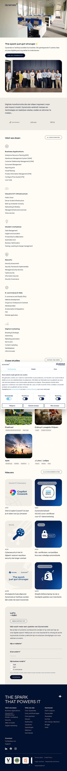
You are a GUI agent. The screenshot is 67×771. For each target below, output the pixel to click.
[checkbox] (36, 666)
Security (8, 720)
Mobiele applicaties (11, 315)
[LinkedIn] (6, 749)
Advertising (9, 336)
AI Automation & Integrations (14, 309)
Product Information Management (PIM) (18, 174)
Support (8, 744)
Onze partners (30, 716)
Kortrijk (47, 719)
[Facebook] (11, 749)
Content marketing (11, 345)
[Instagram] (15, 749)
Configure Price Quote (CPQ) (14, 177)
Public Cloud (9, 197)
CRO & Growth (10, 351)
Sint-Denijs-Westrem (52, 722)
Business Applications (12, 711)
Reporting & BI (10, 168)
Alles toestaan (54, 405)
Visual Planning (10, 171)
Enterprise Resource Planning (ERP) (17, 155)
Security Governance (12, 279)
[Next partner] (31, 765)
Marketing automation (12, 339)
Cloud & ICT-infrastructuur (10, 714)
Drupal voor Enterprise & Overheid (16, 303)
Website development (12, 300)
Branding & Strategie (12, 333)
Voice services (10, 213)
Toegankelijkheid (40, 765)
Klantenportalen (10, 306)
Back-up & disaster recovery (14, 204)
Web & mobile (10, 723)
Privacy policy (39, 757)
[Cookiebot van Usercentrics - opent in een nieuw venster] (57, 364)
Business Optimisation (12, 243)
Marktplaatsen (9, 348)
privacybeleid (16, 389)
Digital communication (12, 234)
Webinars (28, 730)
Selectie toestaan (33, 405)
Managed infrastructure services (15, 210)
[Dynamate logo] (11, 4)
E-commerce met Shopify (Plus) (15, 296)
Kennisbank (29, 733)
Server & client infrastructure (14, 201)
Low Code (8, 180)
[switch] (25, 398)
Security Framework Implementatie (16, 267)
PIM (6, 312)
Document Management (13, 164)
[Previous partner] (29, 765)
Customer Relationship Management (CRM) (19, 161)
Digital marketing (11, 726)
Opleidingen (29, 727)
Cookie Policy (48, 757)
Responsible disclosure (52, 761)
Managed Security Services (14, 270)
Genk (46, 727)
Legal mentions (39, 761)
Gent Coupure (50, 711)
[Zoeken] (52, 5)
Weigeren (12, 405)
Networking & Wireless (12, 207)
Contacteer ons (10, 741)
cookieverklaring (31, 389)
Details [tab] (33, 369)
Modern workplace (11, 717)
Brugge (47, 725)
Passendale (49, 713)
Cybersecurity (9, 273)
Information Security (12, 276)
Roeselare (48, 716)
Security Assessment (12, 263)
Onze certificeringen (32, 713)
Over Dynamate (30, 711)
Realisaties (29, 722)
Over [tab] (55, 369)
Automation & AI (10, 240)
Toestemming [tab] (12, 369)
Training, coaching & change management (19, 246)
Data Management (11, 231)
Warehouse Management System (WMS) (18, 158)
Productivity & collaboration (14, 237)
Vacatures (28, 725)
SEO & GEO (9, 342)
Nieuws (27, 719)
